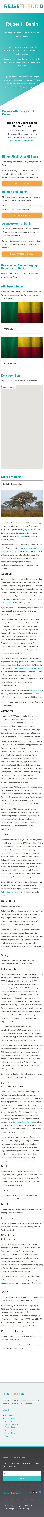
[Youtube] (37, 1492)
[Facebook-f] (30, 1492)
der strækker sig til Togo (24, 668)
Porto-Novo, (21, 536)
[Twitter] (40, 1492)
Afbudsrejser (9, 1415)
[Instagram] (33, 1492)
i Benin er (9, 603)
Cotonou (8, 329)
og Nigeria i (26, 530)
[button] (40, 484)
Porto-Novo (10, 363)
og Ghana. (37, 668)
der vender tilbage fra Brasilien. (24, 1122)
